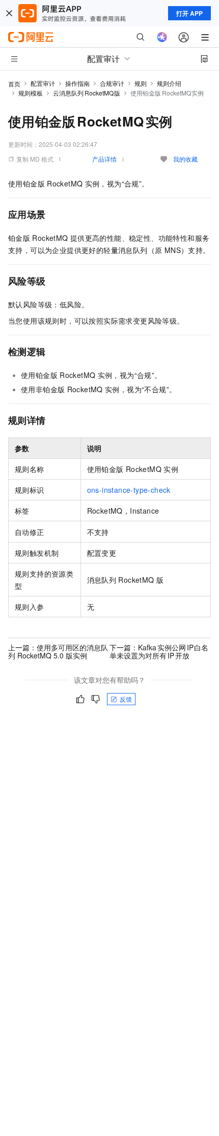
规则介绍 (169, 83)
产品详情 (104, 158)
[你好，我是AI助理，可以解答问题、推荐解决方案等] (162, 37)
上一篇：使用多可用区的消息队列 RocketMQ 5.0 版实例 (58, 651)
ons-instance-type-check (129, 490)
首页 (14, 83)
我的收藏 (185, 158)
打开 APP (189, 13)
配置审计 (43, 83)
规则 (140, 83)
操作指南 (77, 83)
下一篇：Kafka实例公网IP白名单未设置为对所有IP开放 (159, 651)
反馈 (126, 699)
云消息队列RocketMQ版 (86, 92)
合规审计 (112, 83)
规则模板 (30, 92)
